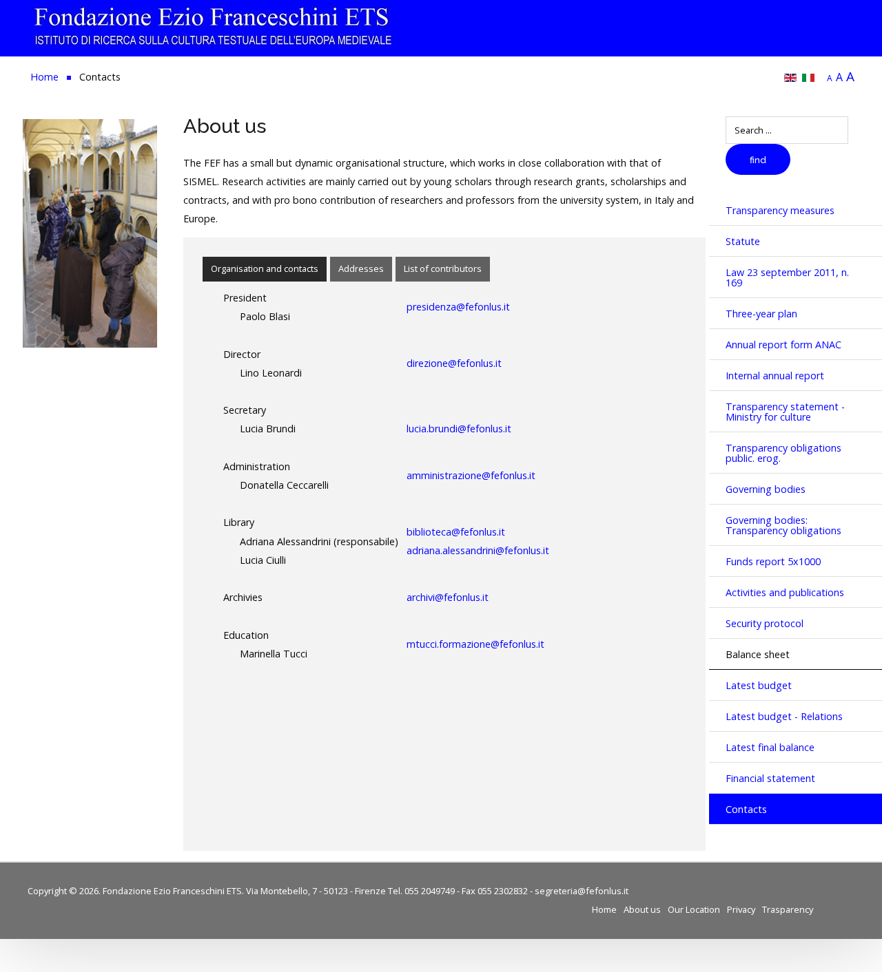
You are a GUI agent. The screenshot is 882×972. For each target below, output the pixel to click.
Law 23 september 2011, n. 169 (787, 277)
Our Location (694, 909)
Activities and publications (785, 592)
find (758, 160)
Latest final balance (770, 747)
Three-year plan (761, 313)
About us (642, 909)
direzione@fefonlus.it (454, 363)
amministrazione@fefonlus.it (471, 475)
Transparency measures (780, 210)
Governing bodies (766, 489)
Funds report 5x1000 (773, 561)
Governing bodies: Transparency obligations (783, 525)
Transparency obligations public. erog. (783, 453)
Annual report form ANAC (783, 344)
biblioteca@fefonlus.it (456, 531)
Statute (743, 241)
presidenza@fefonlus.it (458, 306)
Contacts (746, 809)
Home (604, 909)
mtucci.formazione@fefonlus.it (475, 644)
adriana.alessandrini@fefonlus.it (478, 550)
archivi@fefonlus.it (448, 597)
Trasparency (787, 909)
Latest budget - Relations (784, 716)
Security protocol (764, 623)
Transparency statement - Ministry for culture (785, 411)
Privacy (741, 909)
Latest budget (759, 685)
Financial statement (770, 778)
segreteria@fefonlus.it (581, 891)
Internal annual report (775, 375)
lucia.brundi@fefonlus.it (459, 428)
